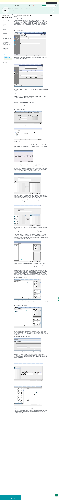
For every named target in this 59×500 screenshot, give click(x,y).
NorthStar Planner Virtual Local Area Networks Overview (8, 52)
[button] (56, 495)
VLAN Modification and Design (7, 59)
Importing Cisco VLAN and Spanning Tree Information (7, 54)
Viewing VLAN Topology (7, 57)
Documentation (4, 5)
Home (3, 8)
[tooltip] (51, 15)
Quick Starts (17, 5)
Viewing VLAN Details (6, 56)
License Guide (11, 5)
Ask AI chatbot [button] (9, 0)
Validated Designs (23, 5)
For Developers (31, 5)
